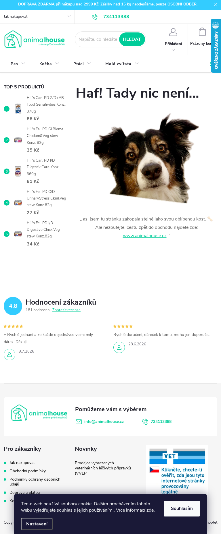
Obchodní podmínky (27, 471)
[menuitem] (18, 64)
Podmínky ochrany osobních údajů (34, 482)
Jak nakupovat (15, 16)
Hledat (132, 39)
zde (150, 510)
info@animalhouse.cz (104, 421)
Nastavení (36, 524)
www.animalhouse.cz (145, 236)
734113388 (161, 421)
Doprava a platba (24, 492)
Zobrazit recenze (66, 310)
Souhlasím (182, 508)
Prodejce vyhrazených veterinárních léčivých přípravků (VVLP (103, 468)
